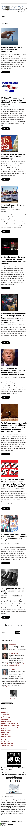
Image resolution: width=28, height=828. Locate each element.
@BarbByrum (6, 687)
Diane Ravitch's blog (6, 717)
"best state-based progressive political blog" (13, 774)
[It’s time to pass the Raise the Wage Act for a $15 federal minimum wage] (9, 143)
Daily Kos (3, 716)
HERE (8, 664)
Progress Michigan (6, 730)
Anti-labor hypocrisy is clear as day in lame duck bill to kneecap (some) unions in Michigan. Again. (14, 537)
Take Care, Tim (5, 738)
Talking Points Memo (6, 740)
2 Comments (22, 324)
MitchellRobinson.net (13, 665)
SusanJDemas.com (6, 736)
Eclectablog (17, 54)
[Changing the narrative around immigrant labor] (9, 194)
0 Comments (22, 161)
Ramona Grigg (5, 732)
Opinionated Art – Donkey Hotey (9, 727)
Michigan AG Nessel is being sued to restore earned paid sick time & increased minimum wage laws (13, 101)
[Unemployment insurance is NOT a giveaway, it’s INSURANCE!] (9, 36)
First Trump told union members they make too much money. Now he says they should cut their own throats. (13, 371)
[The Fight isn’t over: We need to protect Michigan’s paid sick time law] (9, 577)
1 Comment (23, 54)
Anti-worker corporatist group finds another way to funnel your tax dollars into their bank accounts (13, 260)
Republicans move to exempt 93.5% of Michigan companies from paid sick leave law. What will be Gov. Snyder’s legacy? (13, 483)
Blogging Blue (4, 712)
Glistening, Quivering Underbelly (9, 723)
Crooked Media (5, 714)
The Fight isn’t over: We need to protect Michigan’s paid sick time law (13, 591)
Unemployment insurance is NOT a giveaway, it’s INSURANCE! (12, 49)
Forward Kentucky (6, 721)
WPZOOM (10, 824)
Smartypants (4, 734)
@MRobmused (20, 664)
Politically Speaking (6, 728)
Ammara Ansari (16, 209)
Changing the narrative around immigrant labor (13, 206)
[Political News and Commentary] (14, 8)
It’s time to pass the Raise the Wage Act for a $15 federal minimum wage (13, 156)
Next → (20, 625)
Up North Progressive (7, 743)
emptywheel (4, 719)
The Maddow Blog (6, 741)
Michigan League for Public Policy (10, 725)
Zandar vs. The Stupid (7, 745)
